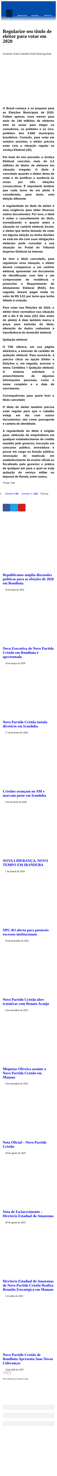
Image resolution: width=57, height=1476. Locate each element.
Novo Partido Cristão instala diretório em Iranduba (25, 724)
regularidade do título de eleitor (28, 205)
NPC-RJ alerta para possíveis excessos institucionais (26, 932)
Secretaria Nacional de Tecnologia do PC (35, 1469)
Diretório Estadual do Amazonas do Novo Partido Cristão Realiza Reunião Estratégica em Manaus (28, 1285)
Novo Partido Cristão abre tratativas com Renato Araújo (26, 1001)
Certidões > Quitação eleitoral (33, 367)
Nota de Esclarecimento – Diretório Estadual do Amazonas (28, 1214)
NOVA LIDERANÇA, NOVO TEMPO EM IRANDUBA (25, 863)
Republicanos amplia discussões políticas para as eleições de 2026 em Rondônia (28, 579)
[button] (9, 13)
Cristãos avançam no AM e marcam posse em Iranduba (24, 793)
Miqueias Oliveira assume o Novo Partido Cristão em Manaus (24, 1073)
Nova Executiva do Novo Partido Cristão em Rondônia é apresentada (28, 652)
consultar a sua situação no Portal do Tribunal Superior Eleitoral (28, 247)
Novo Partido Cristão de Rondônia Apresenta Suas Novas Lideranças (28, 1359)
